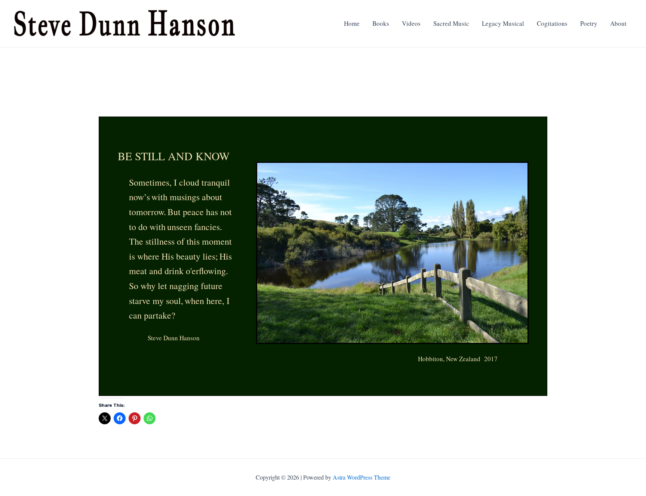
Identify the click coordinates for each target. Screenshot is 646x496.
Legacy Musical (503, 23)
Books (380, 23)
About (618, 23)
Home (352, 23)
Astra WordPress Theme (361, 477)
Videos (411, 23)
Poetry (588, 23)
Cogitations (552, 23)
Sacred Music (451, 23)
